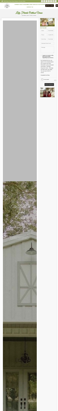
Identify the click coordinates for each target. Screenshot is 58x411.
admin (24, 15)
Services (35, 4)
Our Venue (20, 4)
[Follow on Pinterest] (46, 1)
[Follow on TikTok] (49, 1)
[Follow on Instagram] (42, 1)
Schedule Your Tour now (19, 238)
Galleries (30, 4)
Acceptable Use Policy (45, 75)
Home (15, 4)
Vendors (25, 4)
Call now (50, 5)
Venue (34, 15)
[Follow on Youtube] (53, 1)
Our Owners (41, 4)
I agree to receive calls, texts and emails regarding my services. (48, 56)
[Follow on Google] (56, 1)
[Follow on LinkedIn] (44, 1)
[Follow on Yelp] (51, 1)
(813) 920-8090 (43, 28)
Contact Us (30, 7)
